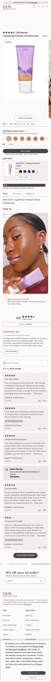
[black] (20, 171)
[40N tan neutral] (42, 138)
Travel (11, 144)
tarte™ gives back (32, 620)
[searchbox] (27, 363)
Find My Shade (25, 118)
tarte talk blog (31, 639)
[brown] (25, 172)
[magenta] (33, 172)
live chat (6, 620)
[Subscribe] (41, 581)
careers (28, 625)
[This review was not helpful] (44, 401)
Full (4, 144)
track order (7, 615)
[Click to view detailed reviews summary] (11, 351)
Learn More (27, 604)
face (1, 564)
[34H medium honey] (22, 138)
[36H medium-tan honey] (35, 138)
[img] (4, 32)
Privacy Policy (38, 646)
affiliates (29, 634)
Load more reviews (25, 555)
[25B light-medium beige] (9, 138)
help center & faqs (10, 625)
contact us (7, 639)
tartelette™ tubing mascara (28, 163)
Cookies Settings (33, 677)
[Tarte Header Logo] (9, 7)
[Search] (43, 7)
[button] (34, 7)
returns (5, 634)
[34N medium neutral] (15, 138)
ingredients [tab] (30, 194)
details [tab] (5, 194)
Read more (38, 393)
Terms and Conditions (17, 649)
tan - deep (31, 124)
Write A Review (25, 324)
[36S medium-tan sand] (28, 138)
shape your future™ (33, 630)
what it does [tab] (16, 194)
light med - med (20, 124)
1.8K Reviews (22, 32)
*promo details (8, 630)
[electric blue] (29, 172)
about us (29, 615)
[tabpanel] (25, 201)
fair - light (9, 124)
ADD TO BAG (23, 177)
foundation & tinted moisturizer (17, 564)
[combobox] (25, 369)
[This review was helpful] (39, 401)
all (4, 124)
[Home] (10, 594)
